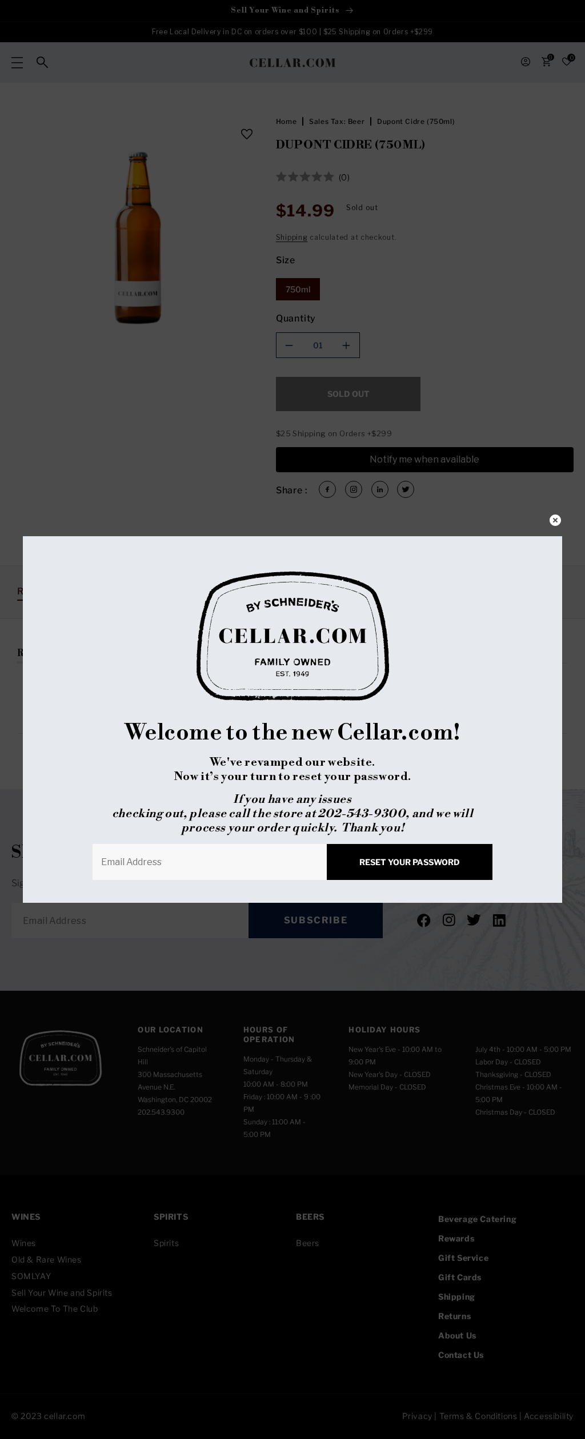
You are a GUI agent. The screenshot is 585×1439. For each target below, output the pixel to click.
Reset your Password (409, 862)
